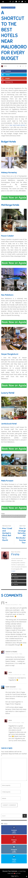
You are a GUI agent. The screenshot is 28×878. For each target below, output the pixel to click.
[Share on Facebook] (18, 66)
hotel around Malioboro (7, 515)
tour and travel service (17, 125)
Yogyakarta (11, 7)
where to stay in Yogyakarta (18, 517)
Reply (20, 604)
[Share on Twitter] (20, 66)
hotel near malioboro (20, 515)
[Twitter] (22, 1)
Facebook (16, 578)
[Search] (3, 1)
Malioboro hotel (5, 517)
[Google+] (13, 1)
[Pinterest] (19, 1)
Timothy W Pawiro (11, 652)
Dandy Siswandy (10, 687)
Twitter (15, 574)
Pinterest (16, 584)
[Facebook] (10, 1)
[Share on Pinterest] (26, 66)
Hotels (4, 7)
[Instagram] (16, 1)
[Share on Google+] (23, 66)
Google (15, 581)
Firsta (10, 672)
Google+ (13, 571)
